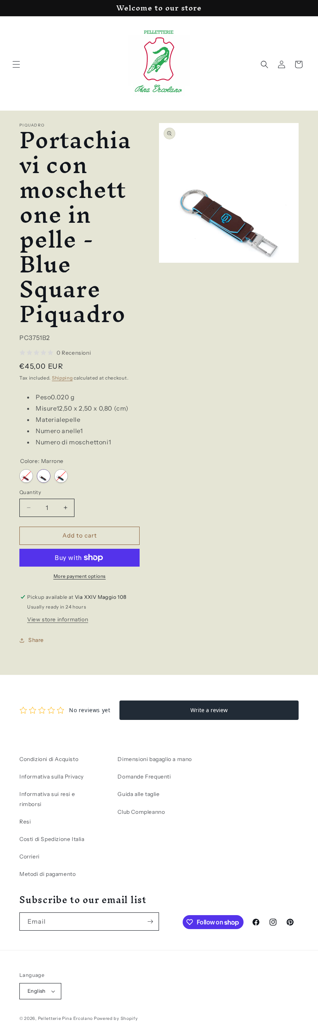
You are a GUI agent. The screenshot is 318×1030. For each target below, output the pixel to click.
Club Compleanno (141, 811)
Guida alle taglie (138, 794)
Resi (25, 821)
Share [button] (36, 639)
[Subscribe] (150, 921)
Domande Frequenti (144, 776)
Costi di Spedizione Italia (52, 839)
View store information (57, 619)
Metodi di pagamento (47, 873)
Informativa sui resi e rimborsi (47, 799)
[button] (16, 64)
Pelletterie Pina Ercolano (65, 1018)
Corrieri (29, 856)
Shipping (62, 378)
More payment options (80, 576)
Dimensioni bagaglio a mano (155, 759)
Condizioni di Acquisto (48, 759)
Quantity (30, 492)
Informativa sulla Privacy (51, 776)
